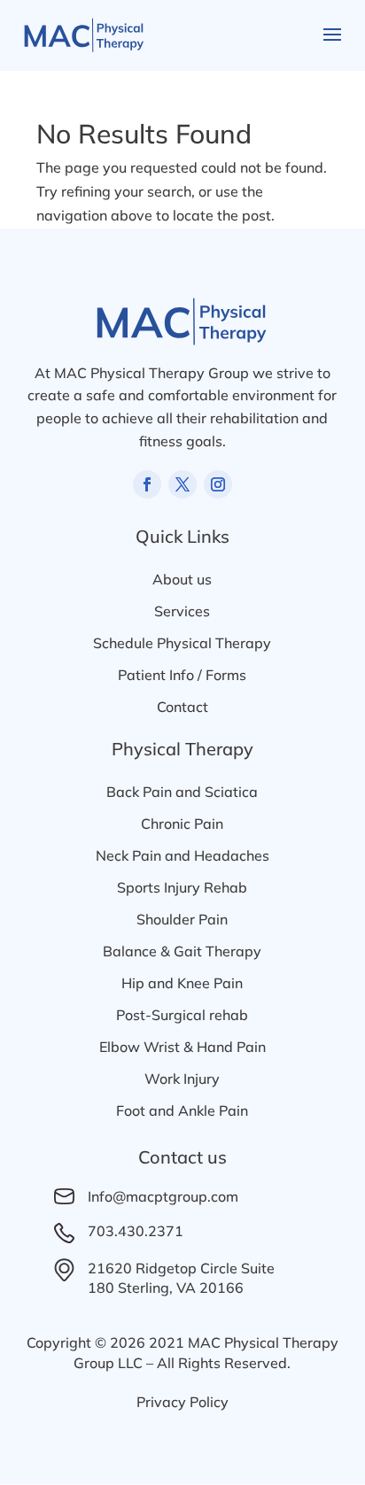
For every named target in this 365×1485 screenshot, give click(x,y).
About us (182, 579)
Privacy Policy (182, 1402)
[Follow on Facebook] (147, 484)
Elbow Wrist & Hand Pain (182, 1047)
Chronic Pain (182, 823)
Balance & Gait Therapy (182, 951)
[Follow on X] (182, 484)
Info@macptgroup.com (163, 1196)
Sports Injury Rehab (182, 887)
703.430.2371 (135, 1231)
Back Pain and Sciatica (182, 792)
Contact (182, 706)
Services (182, 611)
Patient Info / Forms (182, 675)
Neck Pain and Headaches (182, 855)
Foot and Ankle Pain (182, 1110)
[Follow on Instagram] (218, 484)
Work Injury (182, 1078)
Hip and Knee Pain (182, 983)
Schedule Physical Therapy (182, 643)
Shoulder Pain (182, 919)
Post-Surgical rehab (182, 1015)
